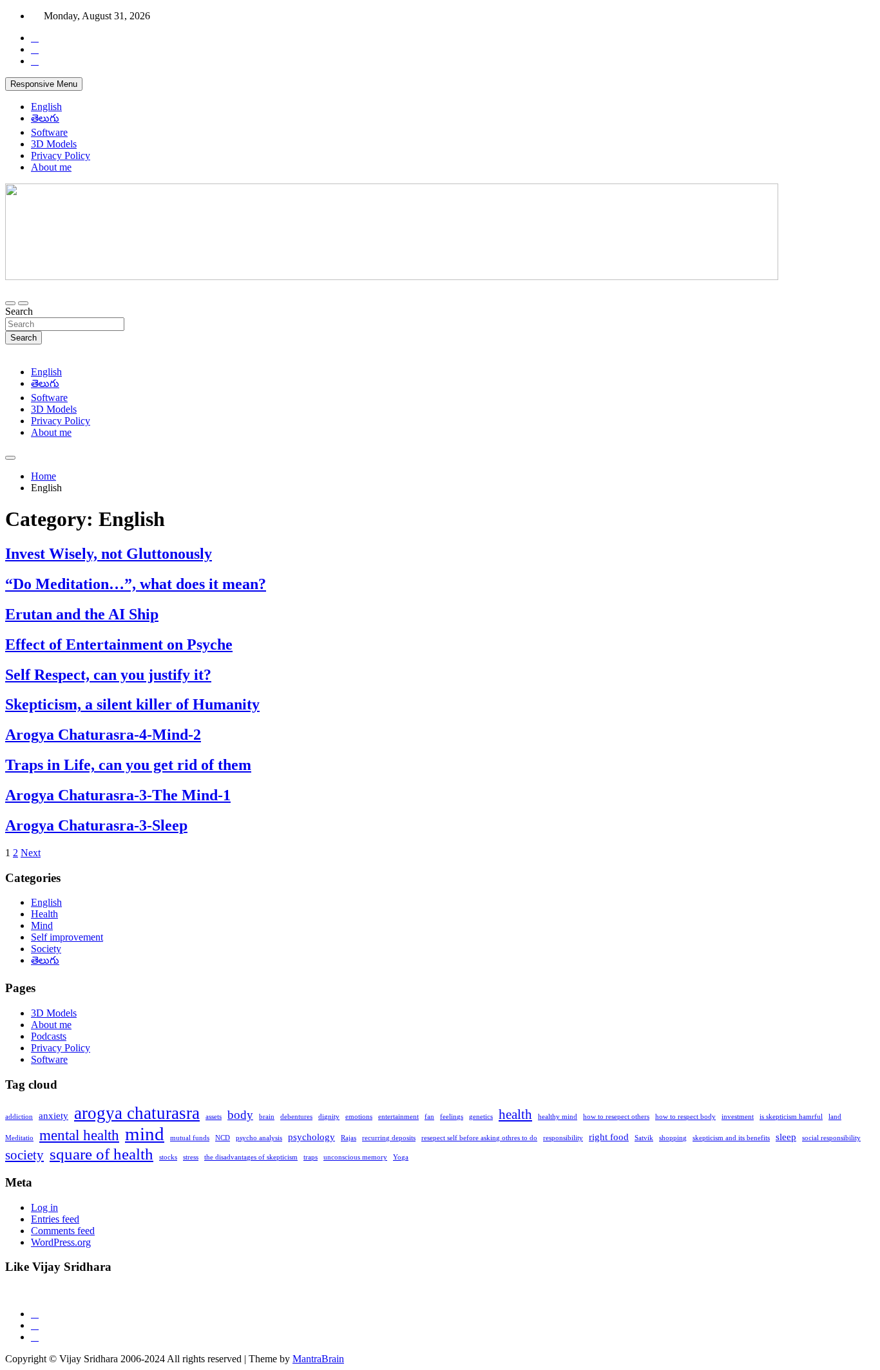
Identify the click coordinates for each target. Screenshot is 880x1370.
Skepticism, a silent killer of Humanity (132, 704)
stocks (168, 1157)
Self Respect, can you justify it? (108, 674)
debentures (296, 1116)
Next (31, 852)
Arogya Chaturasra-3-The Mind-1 (118, 795)
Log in (44, 1207)
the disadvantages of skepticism (251, 1157)
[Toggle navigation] (10, 303)
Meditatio (19, 1137)
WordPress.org (61, 1242)
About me (51, 167)
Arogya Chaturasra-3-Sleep (96, 825)
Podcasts (48, 1036)
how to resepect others (616, 1116)
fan (429, 1116)
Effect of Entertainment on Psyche (119, 644)
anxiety (53, 1115)
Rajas (348, 1137)
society (24, 1155)
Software (49, 132)
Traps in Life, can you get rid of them (128, 764)
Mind (42, 925)
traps (310, 1157)
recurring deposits (389, 1137)
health (515, 1114)
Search (19, 311)
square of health (101, 1154)
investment (738, 1116)
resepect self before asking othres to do (479, 1137)
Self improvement (67, 937)
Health (44, 913)
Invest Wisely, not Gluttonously (108, 553)
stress (190, 1157)
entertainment (398, 1116)
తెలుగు (45, 118)
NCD (222, 1137)
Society (46, 948)
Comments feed (63, 1230)
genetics (481, 1116)
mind (144, 1133)
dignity (329, 1116)
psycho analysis (259, 1137)
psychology (311, 1136)
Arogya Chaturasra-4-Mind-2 (103, 734)
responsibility (563, 1137)
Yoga (400, 1157)
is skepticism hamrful (791, 1116)
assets (214, 1116)
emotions (358, 1116)
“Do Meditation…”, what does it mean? (135, 584)
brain (266, 1116)
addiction (19, 1116)
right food (609, 1136)
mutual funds (189, 1137)
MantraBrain (318, 1358)
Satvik (644, 1137)
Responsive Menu (43, 84)
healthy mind (557, 1116)
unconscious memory (355, 1157)
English (46, 106)
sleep (786, 1136)
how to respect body (685, 1116)
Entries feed (55, 1219)
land (834, 1116)
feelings (451, 1116)
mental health (79, 1135)
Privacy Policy (60, 155)
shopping (673, 1137)
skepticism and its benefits (731, 1137)
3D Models (54, 143)
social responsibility (831, 1137)
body (240, 1114)
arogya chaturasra (137, 1113)
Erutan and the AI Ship (81, 614)
